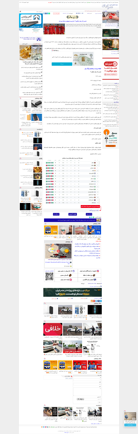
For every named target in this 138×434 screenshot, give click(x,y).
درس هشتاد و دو (114, 51)
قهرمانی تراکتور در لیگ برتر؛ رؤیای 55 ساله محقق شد (87, 244)
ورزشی (77, 2)
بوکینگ (67, 378)
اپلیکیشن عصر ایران (49, 271)
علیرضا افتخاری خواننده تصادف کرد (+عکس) (112, 92)
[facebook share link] (46, 13)
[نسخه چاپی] (76, 13)
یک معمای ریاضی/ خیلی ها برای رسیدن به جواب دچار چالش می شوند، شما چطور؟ (111, 125)
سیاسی (85, 2)
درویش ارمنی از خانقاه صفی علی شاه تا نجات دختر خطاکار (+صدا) (28, 38)
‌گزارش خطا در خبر (56, 13)
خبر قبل (57, 214)
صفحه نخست (100, 13)
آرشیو (109, 2)
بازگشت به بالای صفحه (95, 423)
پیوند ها (92, 2)
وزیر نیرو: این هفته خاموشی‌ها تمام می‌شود (112, 26)
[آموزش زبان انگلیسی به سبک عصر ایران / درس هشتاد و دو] (110, 44)
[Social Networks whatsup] (93, 217)
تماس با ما (112, 2)
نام (100, 377)
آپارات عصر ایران (65, 280)
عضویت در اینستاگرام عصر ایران (88, 271)
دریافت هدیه (130, 425)
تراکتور (95, 286)
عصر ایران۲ (88, 427)
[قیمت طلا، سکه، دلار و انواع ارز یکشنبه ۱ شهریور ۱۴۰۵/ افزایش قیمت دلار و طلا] (30, 52)
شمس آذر (91, 286)
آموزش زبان (50, 2)
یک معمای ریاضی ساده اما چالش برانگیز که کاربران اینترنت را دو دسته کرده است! (111, 105)
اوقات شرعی (96, 2)
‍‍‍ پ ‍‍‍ (81, 13)
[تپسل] (52, 50)
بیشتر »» (105, 11)
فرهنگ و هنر (70, 2)
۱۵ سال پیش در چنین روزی (65, 271)
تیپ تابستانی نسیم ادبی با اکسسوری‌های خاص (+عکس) (111, 95)
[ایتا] (92, 301)
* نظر (100, 386)
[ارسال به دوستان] (77, 13)
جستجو (107, 2)
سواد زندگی (88, 2)
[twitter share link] (44, 13)
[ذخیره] (78, 13)
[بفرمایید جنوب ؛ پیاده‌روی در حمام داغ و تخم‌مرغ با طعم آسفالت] (58, 251)
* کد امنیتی (99, 397)
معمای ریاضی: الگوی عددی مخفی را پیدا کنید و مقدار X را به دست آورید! (111, 108)
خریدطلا (62, 64)
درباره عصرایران (83, 427)
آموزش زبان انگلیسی (88, 280)
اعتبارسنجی (70, 378)
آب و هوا (100, 2)
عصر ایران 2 (54, 2)
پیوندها (69, 427)
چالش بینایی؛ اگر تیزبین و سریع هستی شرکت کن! (111, 111)
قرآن (62, 2)
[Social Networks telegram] (90, 217)
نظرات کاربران (72, 214)
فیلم (57, 2)
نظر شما (99, 375)
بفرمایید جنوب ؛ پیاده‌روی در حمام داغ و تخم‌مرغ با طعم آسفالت (59, 259)
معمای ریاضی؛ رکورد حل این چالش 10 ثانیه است (111, 114)
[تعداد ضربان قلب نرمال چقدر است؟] (110, 17)
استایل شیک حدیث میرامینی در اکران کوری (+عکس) (111, 86)
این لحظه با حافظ (87, 275)
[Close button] (135, 411)
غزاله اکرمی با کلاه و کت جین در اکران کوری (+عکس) (112, 98)
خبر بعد (88, 214)
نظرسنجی (103, 2)
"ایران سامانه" (66, 432)
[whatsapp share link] (49, 13)
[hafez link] (72, 17)
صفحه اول (116, 2)
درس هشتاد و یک (114, 53)
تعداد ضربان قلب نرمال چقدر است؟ (111, 24)
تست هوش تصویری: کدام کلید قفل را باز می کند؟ (111, 117)
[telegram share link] (47, 13)
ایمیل (100, 382)
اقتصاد (82, 2)
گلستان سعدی (64, 275)
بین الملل (73, 2)
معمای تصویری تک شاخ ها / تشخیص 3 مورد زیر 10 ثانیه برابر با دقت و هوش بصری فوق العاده (111, 121)
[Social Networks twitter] (91, 217)
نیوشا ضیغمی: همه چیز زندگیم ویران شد (32, 72)
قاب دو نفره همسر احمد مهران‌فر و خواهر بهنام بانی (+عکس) (111, 89)
